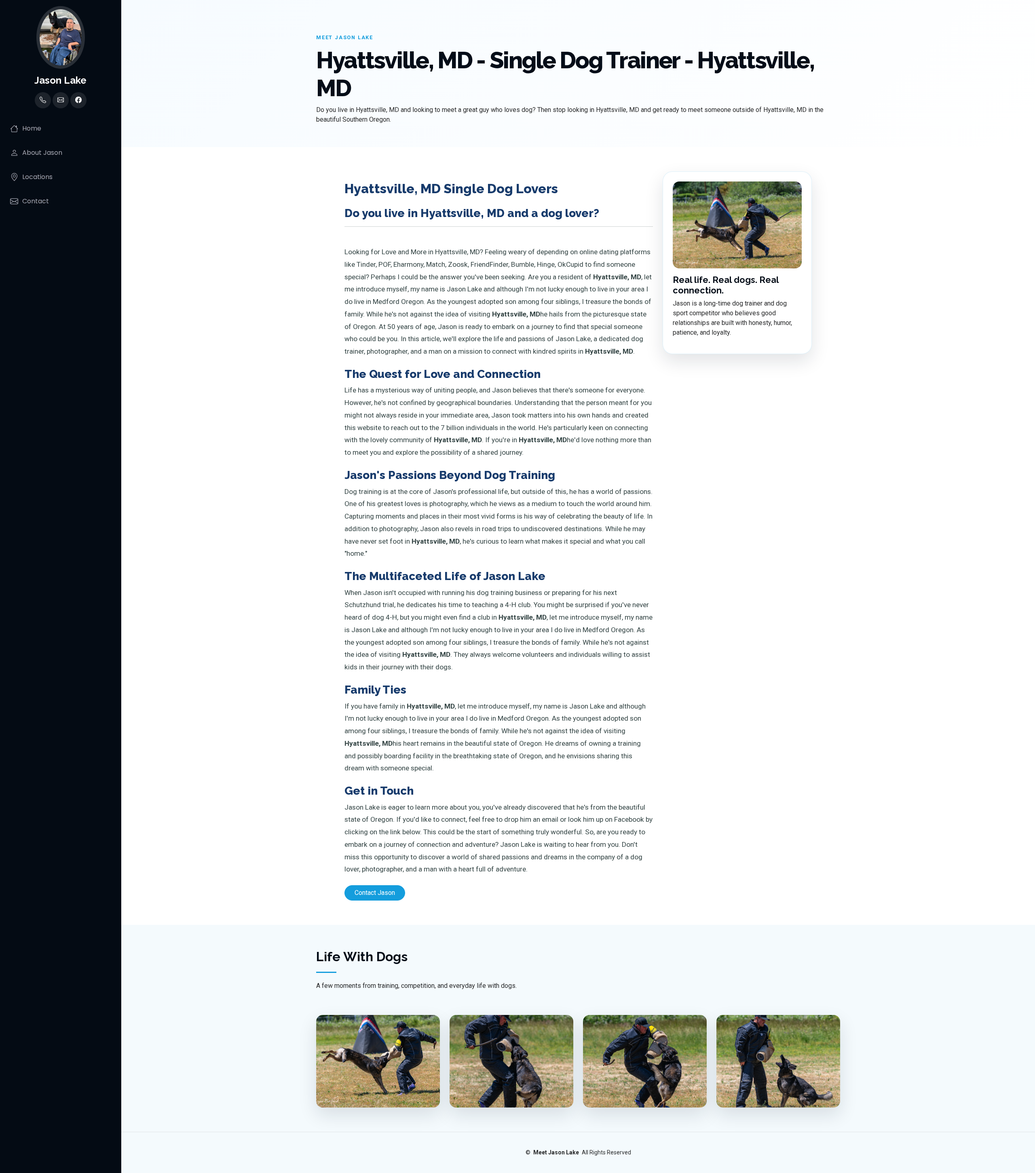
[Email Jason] (61, 100)
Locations (37, 176)
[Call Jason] (43, 100)
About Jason (42, 152)
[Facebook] (78, 100)
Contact (35, 201)
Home (31, 128)
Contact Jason (375, 893)
